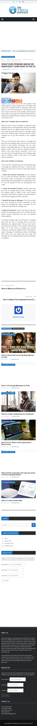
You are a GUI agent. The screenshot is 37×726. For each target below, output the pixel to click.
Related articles (6, 328)
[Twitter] (6, 101)
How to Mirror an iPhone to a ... (14, 288)
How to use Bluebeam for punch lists (24, 51)
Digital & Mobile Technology (8, 56)
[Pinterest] (13, 101)
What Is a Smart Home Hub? (11, 500)
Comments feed (8, 543)
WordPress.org (8, 546)
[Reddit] (17, 101)
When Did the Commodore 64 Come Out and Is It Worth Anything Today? (18, 474)
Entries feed (7, 541)
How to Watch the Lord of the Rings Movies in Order (17, 356)
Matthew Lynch (6, 69)
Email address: (5, 564)
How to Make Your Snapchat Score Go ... (19, 299)
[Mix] (20, 101)
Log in (6, 538)
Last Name (4, 575)
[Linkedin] (10, 101)
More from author (18, 328)
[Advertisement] (18, 35)
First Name (4, 570)
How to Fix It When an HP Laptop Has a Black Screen (16, 443)
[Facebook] (3, 101)
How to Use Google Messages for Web (15, 385)
